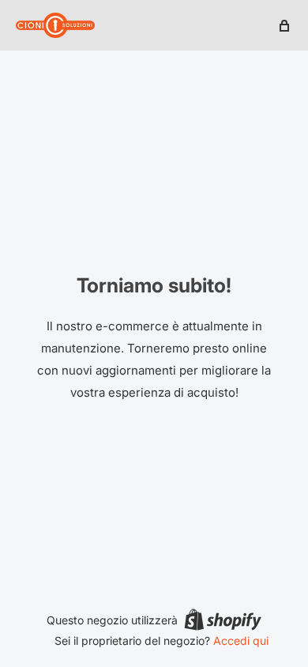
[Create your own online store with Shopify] (222, 620)
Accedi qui (241, 640)
